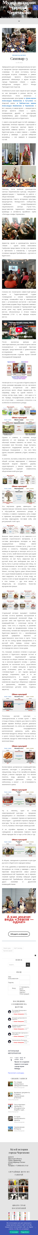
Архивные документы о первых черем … (19, 1026)
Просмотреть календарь (16, 1073)
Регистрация (24, 994)
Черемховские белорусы (19, 1040)
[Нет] (35, 1228)
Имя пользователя (13, 977)
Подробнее (25, 1232)
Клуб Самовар (18, 948)
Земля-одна (7, 948)
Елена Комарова (19, 1014)
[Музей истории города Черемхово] (19, 9)
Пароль (11, 982)
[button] (35, 7)
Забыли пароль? (22, 991)
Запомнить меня (24, 988)
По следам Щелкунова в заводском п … (19, 1011)
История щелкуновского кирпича (19, 1018)
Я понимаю (14, 1232)
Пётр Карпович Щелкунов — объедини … (20, 1033)
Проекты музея (19, 55)
